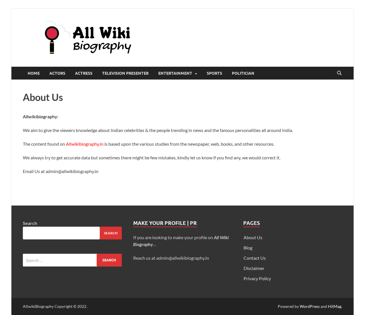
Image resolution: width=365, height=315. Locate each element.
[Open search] (339, 73)
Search (30, 223)
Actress (83, 73)
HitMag (334, 306)
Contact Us (255, 258)
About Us (253, 237)
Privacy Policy (257, 278)
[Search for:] (72, 260)
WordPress (310, 306)
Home (34, 73)
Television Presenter (125, 73)
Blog (248, 247)
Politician (243, 73)
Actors (57, 73)
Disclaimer (254, 268)
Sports (214, 73)
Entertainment (175, 73)
